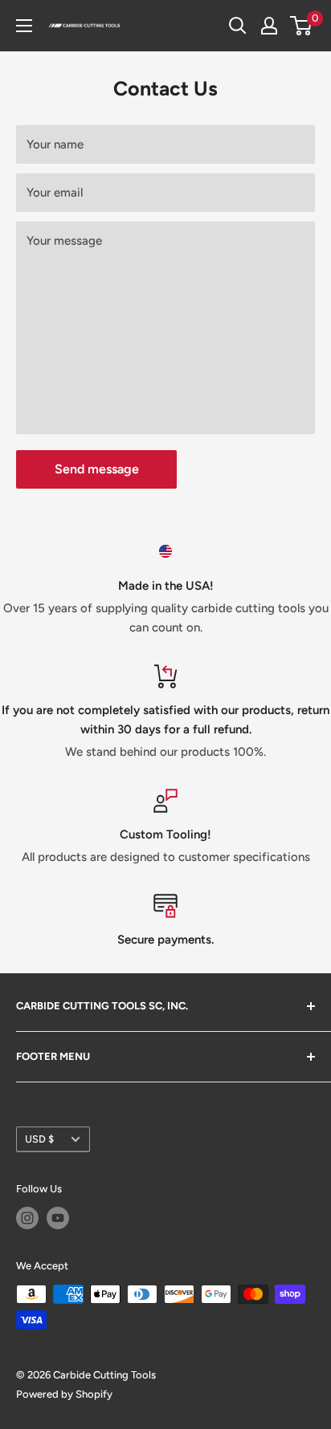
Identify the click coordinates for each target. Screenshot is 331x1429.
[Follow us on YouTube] (58, 1218)
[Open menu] (24, 25)
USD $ (39, 1139)
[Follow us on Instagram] (27, 1218)
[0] (302, 25)
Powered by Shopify (64, 1394)
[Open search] (238, 26)
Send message (97, 469)
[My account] (269, 26)
